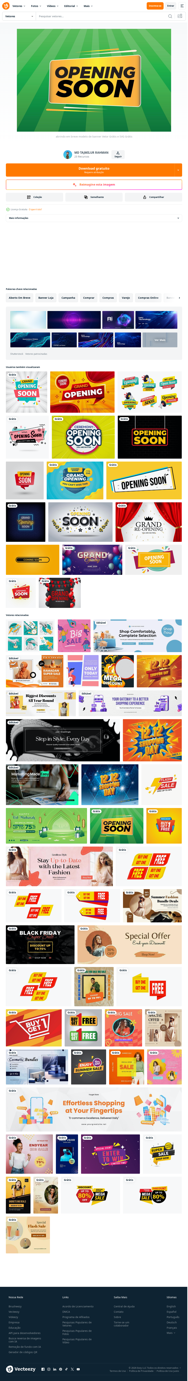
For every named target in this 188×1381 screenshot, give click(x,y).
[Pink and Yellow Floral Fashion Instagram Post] (164, 1066)
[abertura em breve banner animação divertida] (153, 560)
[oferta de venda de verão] (88, 1066)
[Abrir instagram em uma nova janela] (48, 1369)
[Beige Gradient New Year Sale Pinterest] (45, 1195)
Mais (87, 6)
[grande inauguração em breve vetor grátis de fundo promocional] (75, 480)
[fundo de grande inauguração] (82, 392)
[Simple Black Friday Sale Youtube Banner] (40, 944)
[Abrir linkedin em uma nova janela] (54, 1369)
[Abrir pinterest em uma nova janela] (60, 1369)
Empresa (13, 1322)
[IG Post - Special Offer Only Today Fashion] (163, 1027)
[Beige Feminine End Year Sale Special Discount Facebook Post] (129, 944)
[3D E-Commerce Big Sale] (137, 635)
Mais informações (18, 218)
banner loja (45, 297)
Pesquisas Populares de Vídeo (76, 1340)
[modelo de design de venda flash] (161, 784)
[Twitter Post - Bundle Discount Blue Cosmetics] (37, 1066)
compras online (148, 297)
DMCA (65, 1311)
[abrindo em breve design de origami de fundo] (25, 480)
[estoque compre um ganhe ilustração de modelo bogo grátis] (38, 986)
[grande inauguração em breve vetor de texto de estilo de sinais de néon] (25, 522)
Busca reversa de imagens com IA (24, 1340)
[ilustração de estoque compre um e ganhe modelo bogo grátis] (149, 866)
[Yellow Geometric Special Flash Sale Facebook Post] (28, 1234)
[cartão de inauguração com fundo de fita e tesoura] (148, 522)
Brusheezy (14, 1306)
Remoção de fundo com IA (24, 1347)
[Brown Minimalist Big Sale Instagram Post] (94, 986)
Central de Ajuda (122, 1306)
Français (169, 1327)
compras (108, 297)
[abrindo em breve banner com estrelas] (21, 593)
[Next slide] (173, 297)
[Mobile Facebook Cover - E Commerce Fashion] (59, 866)
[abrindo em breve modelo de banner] (116, 826)
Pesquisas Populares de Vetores (76, 1324)
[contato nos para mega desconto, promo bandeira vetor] (118, 671)
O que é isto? (35, 209)
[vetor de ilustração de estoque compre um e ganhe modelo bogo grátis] (92, 905)
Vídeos (51, 6)
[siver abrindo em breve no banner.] (80, 522)
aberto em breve (19, 297)
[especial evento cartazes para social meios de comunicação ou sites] (110, 1154)
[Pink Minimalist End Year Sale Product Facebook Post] (29, 1154)
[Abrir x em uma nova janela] (72, 1369)
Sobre (115, 1317)
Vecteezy (13, 1311)
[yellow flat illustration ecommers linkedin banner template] (94, 1109)
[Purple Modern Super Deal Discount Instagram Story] (67, 1154)
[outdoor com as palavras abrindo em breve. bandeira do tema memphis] (144, 480)
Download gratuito (92, 170)
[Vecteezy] (6, 6)
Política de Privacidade (138, 1370)
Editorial (69, 6)
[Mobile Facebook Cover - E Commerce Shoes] (63, 740)
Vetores (17, 6)
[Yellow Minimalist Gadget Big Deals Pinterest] (18, 1195)
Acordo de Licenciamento (76, 1306)
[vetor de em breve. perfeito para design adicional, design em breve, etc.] (32, 560)
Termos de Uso (115, 1370)
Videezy (13, 1317)
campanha (68, 297)
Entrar (167, 5)
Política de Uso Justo (165, 1370)
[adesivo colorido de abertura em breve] (150, 392)
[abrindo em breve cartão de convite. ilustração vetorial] (83, 437)
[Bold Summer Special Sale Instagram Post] (126, 1066)
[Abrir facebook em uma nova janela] (42, 1369)
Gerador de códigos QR (22, 1352)
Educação (14, 1327)
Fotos (34, 6)
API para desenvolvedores (24, 1333)
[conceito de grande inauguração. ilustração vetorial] (60, 593)
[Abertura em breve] (26, 392)
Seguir (116, 156)
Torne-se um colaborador (119, 1324)
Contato (117, 1311)
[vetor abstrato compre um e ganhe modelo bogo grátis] (34, 905)
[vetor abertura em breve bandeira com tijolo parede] (150, 437)
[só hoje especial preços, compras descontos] (82, 671)
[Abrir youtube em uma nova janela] (78, 1369)
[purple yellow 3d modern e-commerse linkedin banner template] (130, 703)
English (168, 1306)
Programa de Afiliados (74, 1317)
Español (169, 1311)
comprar (88, 297)
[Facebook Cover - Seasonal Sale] (41, 703)
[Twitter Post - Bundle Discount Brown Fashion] (152, 905)
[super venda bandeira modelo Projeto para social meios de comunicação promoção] (162, 1154)
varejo (126, 297)
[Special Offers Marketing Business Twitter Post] (42, 784)
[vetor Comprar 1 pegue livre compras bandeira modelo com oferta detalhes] (164, 826)
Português (170, 1317)
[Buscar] (167, 16)
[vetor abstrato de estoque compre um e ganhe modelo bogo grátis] (149, 986)
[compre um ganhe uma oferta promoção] (83, 1027)
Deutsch (169, 1322)
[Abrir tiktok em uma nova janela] (66, 1369)
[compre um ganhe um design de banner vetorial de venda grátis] (34, 1027)
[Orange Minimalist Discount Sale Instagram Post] (123, 1027)
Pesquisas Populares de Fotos (76, 1332)
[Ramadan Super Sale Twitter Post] (34, 671)
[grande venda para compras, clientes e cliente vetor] (74, 635)
